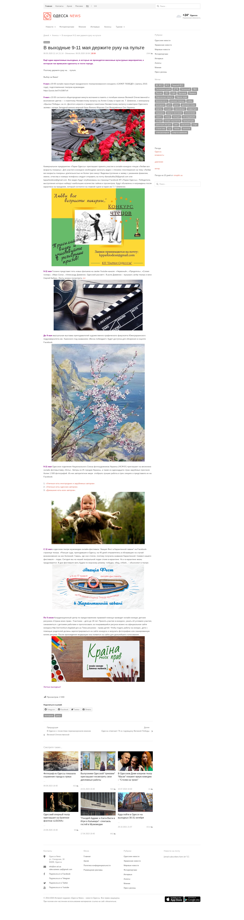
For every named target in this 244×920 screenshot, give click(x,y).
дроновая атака (188, 105)
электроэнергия (162, 132)
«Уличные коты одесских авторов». (62, 487)
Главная (87, 856)
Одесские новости (162, 40)
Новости (49, 27)
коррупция (192, 109)
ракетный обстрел (163, 125)
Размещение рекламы (93, 870)
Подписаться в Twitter (58, 883)
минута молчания (174, 113)
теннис (177, 129)
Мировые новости (162, 49)
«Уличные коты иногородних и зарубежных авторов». (70, 483)
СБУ (166, 93)
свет (176, 125)
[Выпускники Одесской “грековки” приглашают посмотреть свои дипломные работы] (98, 753)
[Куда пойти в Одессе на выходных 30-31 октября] (135, 794)
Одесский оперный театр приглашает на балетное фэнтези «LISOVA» (56, 817)
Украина (192, 93)
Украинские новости (163, 45)
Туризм (119, 27)
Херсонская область (164, 97)
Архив (86, 861)
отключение (190, 113)
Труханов (182, 93)
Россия (159, 93)
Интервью (95, 27)
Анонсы (107, 27)
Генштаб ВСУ (177, 85)
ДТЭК (176, 89)
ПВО (195, 89)
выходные (49, 715)
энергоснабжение (179, 132)
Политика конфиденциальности (97, 865)
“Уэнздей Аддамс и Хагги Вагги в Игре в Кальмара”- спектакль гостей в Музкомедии (98, 821)
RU (87, 6)
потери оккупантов (172, 121)
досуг (58, 715)
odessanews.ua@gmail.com (60, 869)
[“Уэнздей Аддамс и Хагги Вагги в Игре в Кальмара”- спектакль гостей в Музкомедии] (98, 794)
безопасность (161, 101)
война (189, 101)
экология (186, 129)
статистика (160, 129)
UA (95, 6)
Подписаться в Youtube (59, 887)
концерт (168, 109)
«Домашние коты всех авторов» (60, 490)
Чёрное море (181, 97)
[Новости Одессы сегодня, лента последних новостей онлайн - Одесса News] (61, 16)
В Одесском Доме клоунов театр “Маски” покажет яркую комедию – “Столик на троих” (135, 776)
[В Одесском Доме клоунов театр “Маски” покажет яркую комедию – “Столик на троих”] (135, 753)
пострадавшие (189, 117)
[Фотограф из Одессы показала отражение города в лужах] (60, 753)
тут (84, 278)
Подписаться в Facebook (59, 874)
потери (159, 121)
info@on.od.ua (55, 867)
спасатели (185, 125)
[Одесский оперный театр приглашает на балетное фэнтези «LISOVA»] (60, 794)
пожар (167, 117)
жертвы (159, 109)
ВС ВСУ (159, 85)
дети (169, 105)
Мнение (82, 27)
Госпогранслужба (163, 89)
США (173, 93)
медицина (160, 113)
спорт (194, 125)
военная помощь (177, 101)
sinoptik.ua (178, 175)
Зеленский (185, 89)
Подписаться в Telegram (59, 878)
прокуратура (188, 121)
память (159, 117)
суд (169, 129)
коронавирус (180, 109)
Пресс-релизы (161, 72)
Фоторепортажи (66, 27)
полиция (176, 117)
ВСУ (167, 85)
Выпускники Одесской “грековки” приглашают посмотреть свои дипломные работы (98, 776)
